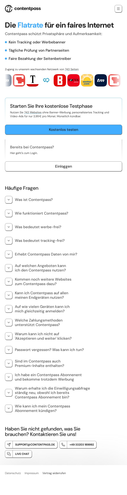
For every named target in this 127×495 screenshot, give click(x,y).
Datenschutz (13, 473)
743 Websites (33, 112)
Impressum (32, 473)
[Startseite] (23, 8)
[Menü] (118, 8)
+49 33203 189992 (82, 444)
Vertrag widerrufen (54, 473)
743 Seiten (71, 69)
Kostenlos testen (63, 129)
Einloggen (63, 166)
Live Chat (22, 454)
